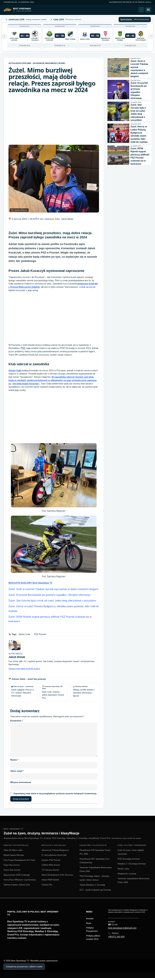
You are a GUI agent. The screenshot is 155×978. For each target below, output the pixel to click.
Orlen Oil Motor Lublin (13, 850)
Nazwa (14, 760)
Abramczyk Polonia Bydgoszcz (55, 850)
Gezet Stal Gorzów (12, 870)
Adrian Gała (14, 370)
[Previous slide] (151, 36)
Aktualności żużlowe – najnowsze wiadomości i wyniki (36, 63)
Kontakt (89, 918)
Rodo (88, 923)
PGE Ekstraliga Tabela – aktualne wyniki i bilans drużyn (94, 878)
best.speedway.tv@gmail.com (122, 928)
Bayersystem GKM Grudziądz (17, 875)
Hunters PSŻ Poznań (51, 860)
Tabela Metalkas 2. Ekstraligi (92, 885)
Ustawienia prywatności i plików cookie (24, 966)
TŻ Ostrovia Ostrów (50, 870)
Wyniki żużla (123, 869)
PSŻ (23, 348)
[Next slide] (4, 36)
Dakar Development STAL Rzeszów (57, 875)
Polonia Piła (47, 885)
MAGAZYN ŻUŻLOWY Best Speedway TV (30, 583)
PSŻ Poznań (40, 634)
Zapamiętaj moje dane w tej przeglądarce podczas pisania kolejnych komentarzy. (55, 793)
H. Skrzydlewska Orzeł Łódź (54, 855)
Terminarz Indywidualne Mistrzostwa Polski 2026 (95, 869)
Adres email (17, 771)
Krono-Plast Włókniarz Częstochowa (20, 880)
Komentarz (16, 720)
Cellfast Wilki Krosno (51, 865)
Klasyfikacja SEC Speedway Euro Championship (94, 861)
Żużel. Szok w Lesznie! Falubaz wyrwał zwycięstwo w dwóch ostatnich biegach (53, 589)
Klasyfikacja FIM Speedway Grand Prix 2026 (95, 852)
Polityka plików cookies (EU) (93, 937)
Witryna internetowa (20, 782)
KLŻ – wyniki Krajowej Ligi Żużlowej (95, 890)
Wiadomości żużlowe (127, 874)
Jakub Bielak (67, 219)
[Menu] (148, 9)
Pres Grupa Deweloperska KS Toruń (19, 860)
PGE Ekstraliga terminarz (129, 859)
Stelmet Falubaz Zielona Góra (17, 885)
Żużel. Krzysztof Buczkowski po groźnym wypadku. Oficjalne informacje (49, 594)
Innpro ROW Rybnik (50, 880)
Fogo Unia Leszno (12, 865)
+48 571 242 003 (116, 936)
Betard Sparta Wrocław (14, 855)
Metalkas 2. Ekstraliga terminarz (132, 864)
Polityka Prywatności (92, 929)
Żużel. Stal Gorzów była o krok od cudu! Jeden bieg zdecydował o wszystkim (52, 600)
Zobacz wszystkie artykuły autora (24, 668)
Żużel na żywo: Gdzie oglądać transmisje (131, 852)
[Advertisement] (53, 119)
